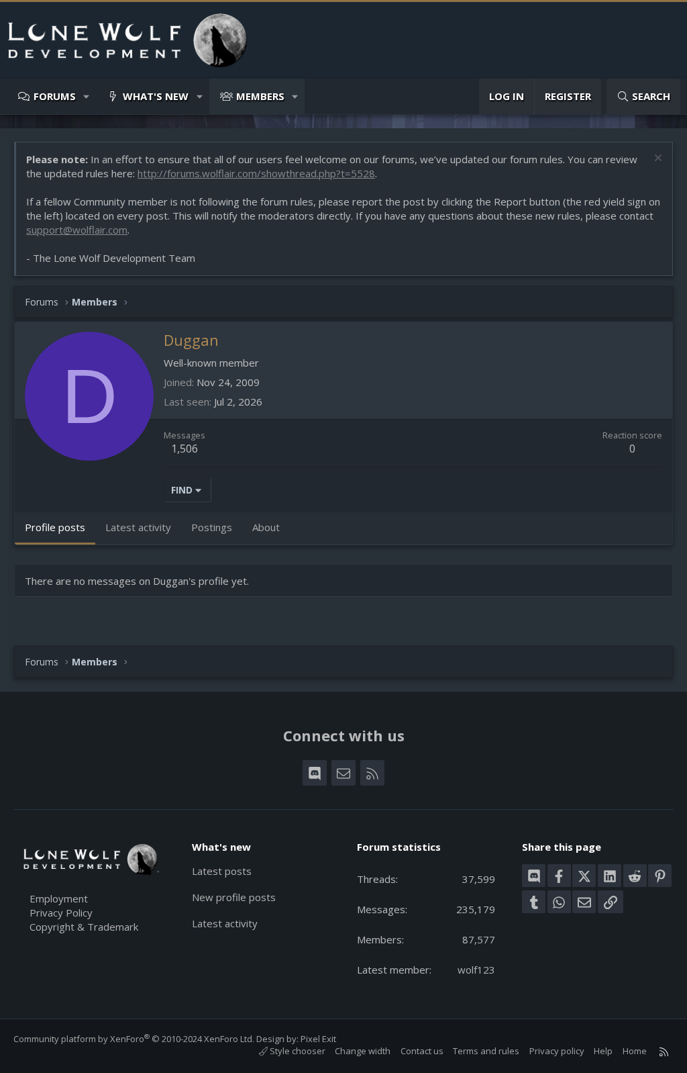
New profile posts (234, 897)
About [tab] (266, 527)
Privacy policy (556, 1051)
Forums (55, 96)
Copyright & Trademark (84, 926)
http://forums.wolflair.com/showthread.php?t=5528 (256, 173)
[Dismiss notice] (656, 159)
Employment (59, 898)
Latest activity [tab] (138, 527)
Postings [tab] (211, 527)
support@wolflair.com (76, 229)
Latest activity (225, 923)
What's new (156, 96)
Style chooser (296, 1051)
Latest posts (222, 871)
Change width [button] (362, 1051)
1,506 (184, 448)
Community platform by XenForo (133, 1039)
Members (260, 96)
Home (635, 1051)
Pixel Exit (318, 1039)
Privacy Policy (61, 912)
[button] (87, 96)
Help (603, 1051)
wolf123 (476, 969)
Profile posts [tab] (55, 527)
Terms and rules (486, 1051)
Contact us (422, 1051)
